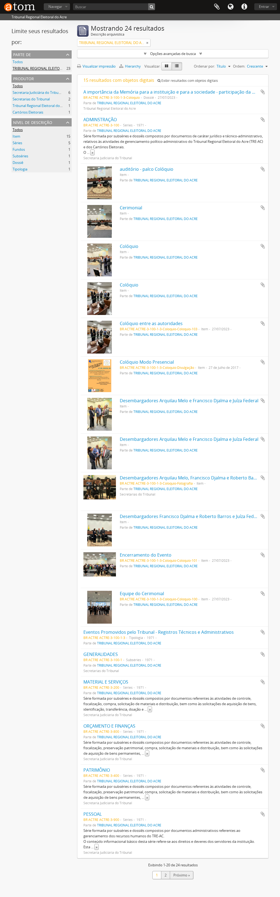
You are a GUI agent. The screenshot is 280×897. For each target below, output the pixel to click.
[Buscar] (151, 6)
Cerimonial (131, 208)
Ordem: (239, 66)
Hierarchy (133, 66)
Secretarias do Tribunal (31, 99)
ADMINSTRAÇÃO (100, 120)
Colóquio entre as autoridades (151, 323)
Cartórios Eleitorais (28, 112)
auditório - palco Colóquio (146, 169)
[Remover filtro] (147, 42)
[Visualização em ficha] (166, 66)
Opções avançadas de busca (173, 53)
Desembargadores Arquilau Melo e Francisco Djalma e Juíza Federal (189, 401)
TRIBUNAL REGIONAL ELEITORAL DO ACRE (47, 68)
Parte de (22, 54)
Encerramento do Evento (145, 555)
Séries (17, 142)
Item (16, 136)
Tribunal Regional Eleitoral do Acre (40, 105)
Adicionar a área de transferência (263, 92)
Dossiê (18, 162)
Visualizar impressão (99, 66)
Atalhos (244, 7)
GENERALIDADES (100, 654)
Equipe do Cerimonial (142, 594)
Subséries (20, 156)
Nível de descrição (32, 122)
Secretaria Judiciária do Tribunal (38, 92)
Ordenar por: (204, 66)
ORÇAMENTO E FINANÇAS (109, 726)
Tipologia (20, 169)
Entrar (264, 6)
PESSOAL (92, 814)
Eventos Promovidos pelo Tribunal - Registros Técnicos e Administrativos (158, 632)
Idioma (230, 7)
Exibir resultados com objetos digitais (189, 80)
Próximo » (181, 875)
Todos (18, 61)
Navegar (55, 6)
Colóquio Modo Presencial (147, 362)
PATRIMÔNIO (96, 770)
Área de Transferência (217, 7)
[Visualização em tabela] (176, 66)
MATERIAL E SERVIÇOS (105, 682)
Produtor (23, 78)
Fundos (19, 149)
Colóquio (129, 246)
